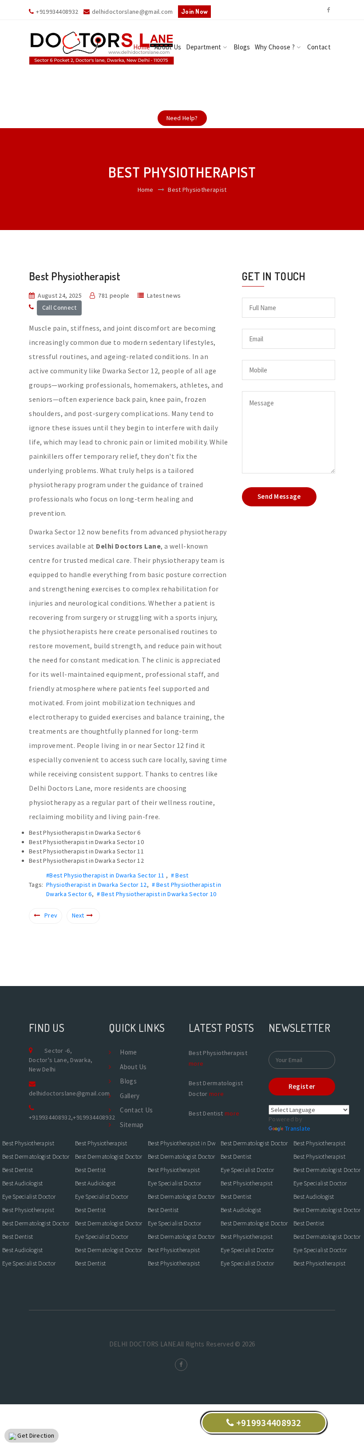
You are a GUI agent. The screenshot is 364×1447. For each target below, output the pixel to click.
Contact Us (136, 1110)
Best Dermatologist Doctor (36, 1156)
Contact (319, 47)
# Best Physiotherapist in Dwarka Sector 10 (157, 894)
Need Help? (182, 118)
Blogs (241, 47)
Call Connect (59, 307)
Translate (298, 1128)
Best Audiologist (22, 1183)
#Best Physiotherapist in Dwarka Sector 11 (106, 875)
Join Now (194, 11)
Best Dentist (17, 1170)
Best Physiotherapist (28, 1143)
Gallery (129, 1095)
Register (302, 1086)
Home (141, 47)
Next (78, 915)
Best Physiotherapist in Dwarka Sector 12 (182, 1143)
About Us (167, 47)
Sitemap (131, 1124)
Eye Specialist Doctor (28, 1196)
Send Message (279, 496)
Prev (50, 915)
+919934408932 (50, 1117)
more (196, 1063)
